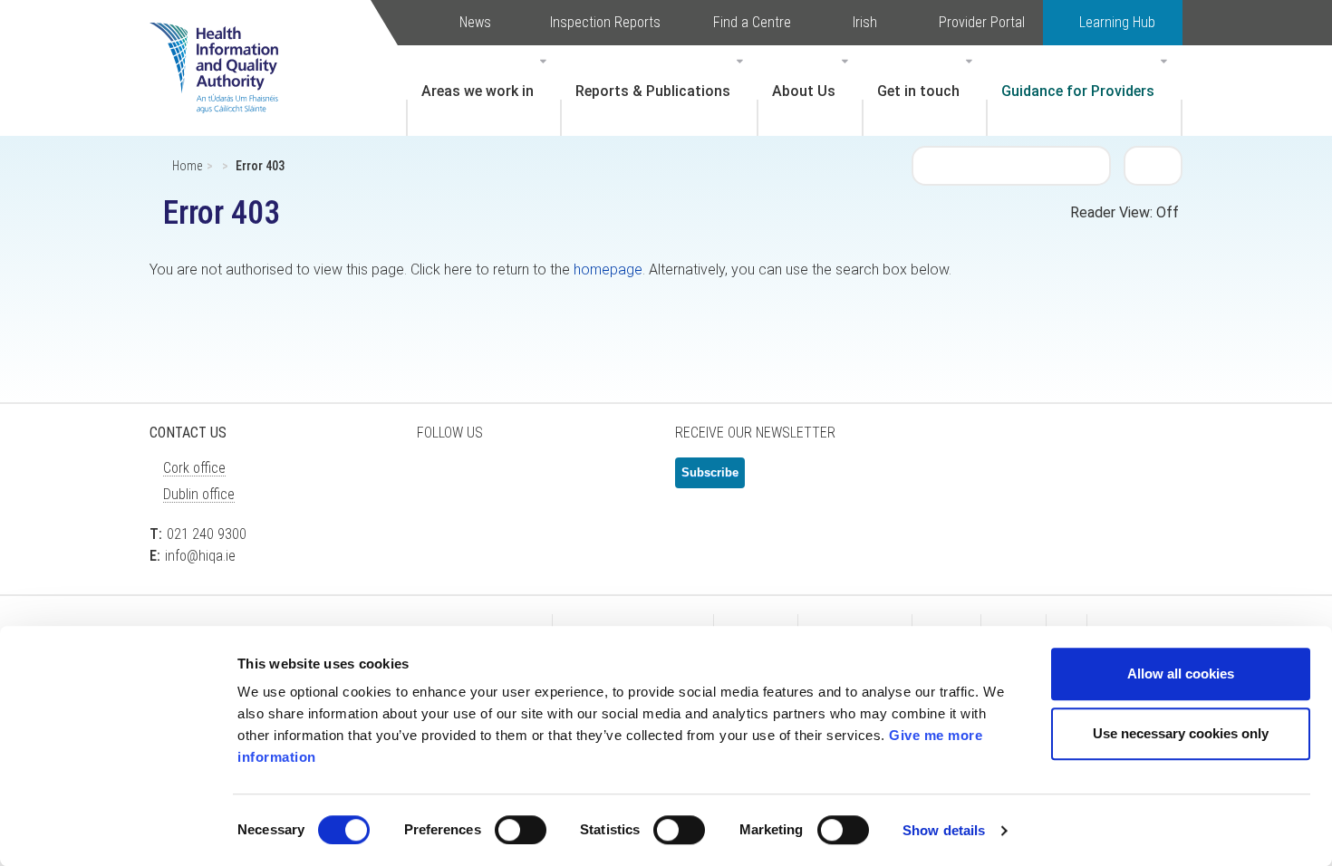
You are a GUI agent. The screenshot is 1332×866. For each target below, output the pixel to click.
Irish (865, 22)
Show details (943, 830)
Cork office (194, 467)
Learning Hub (1117, 22)
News (475, 22)
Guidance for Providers (1077, 91)
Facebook (484, 480)
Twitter (439, 480)
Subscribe (709, 472)
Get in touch (918, 91)
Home (187, 166)
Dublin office (199, 494)
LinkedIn (530, 480)
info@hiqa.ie (200, 555)
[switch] (520, 829)
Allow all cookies (1180, 673)
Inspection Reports (605, 22)
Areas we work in (477, 91)
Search (1153, 165)
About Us (803, 91)
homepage (608, 269)
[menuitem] (484, 90)
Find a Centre (752, 22)
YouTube (575, 480)
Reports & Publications (652, 91)
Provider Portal (982, 22)
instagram (620, 480)
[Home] (223, 41)
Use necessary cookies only (1181, 733)
